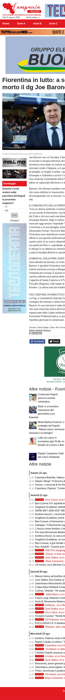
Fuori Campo (43, 327)
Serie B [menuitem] (37, 23)
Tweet (55, 341)
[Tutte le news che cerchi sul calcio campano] (21, 9)
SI (6, 207)
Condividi (38, 341)
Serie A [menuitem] (21, 23)
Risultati (14, 220)
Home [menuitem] (5, 23)
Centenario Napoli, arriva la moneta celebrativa (48, 398)
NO (6, 211)
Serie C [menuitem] (53, 23)
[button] (14, 215)
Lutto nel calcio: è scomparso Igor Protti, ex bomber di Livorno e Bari (51, 441)
